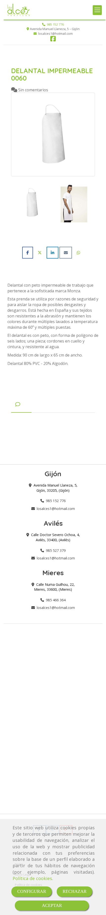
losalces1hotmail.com (56, 508)
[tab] (21, 404)
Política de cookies (32, 878)
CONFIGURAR (31, 891)
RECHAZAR (75, 891)
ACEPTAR (52, 905)
